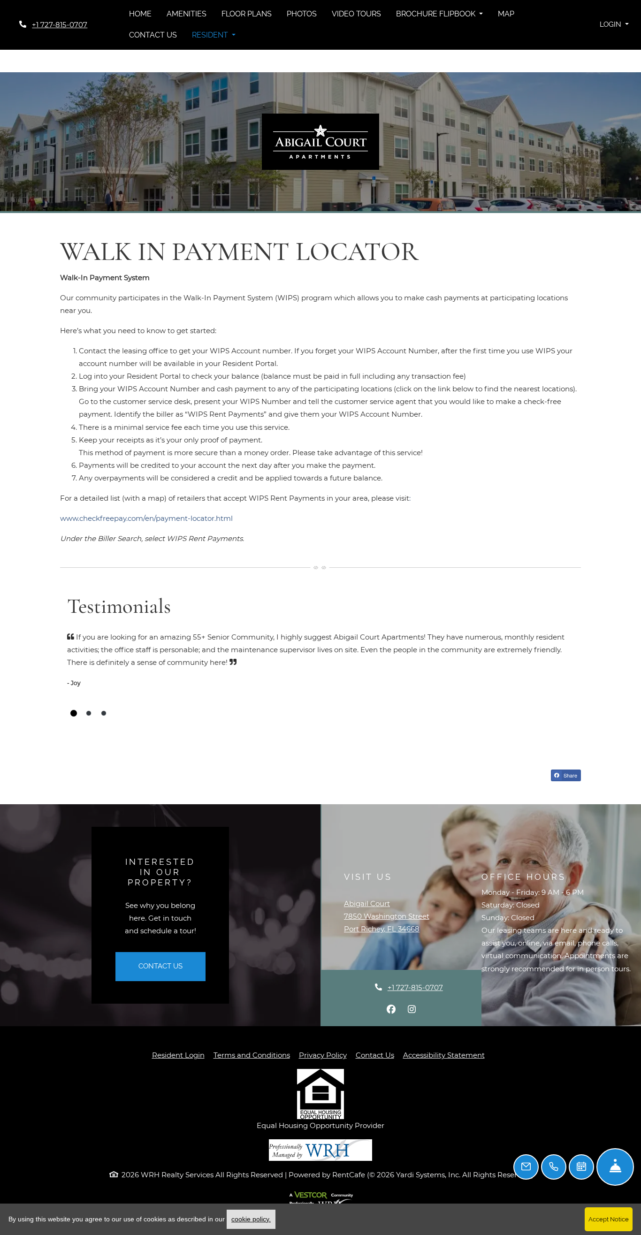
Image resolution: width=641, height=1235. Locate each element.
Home (140, 13)
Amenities (186, 13)
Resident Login (178, 1055)
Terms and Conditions (252, 1055)
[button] (614, 24)
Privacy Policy (323, 1055)
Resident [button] (211, 34)
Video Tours (356, 13)
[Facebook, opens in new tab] (391, 1009)
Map (506, 13)
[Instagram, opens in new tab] (411, 1009)
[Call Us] (553, 1167)
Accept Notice (608, 1219)
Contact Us (153, 34)
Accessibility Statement (444, 1055)
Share (569, 775)
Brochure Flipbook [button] (436, 13)
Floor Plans (246, 13)
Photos (302, 13)
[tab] (73, 713)
